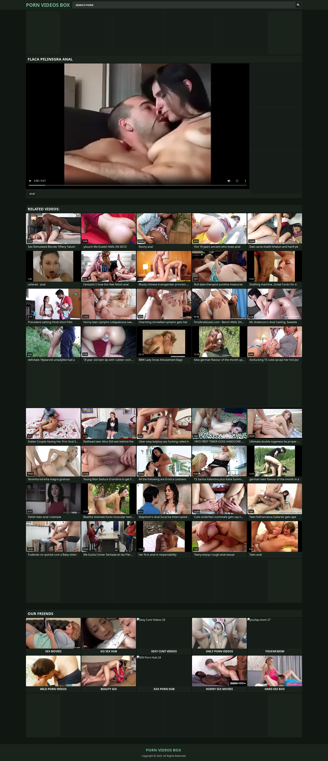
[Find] (298, 5)
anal (32, 193)
